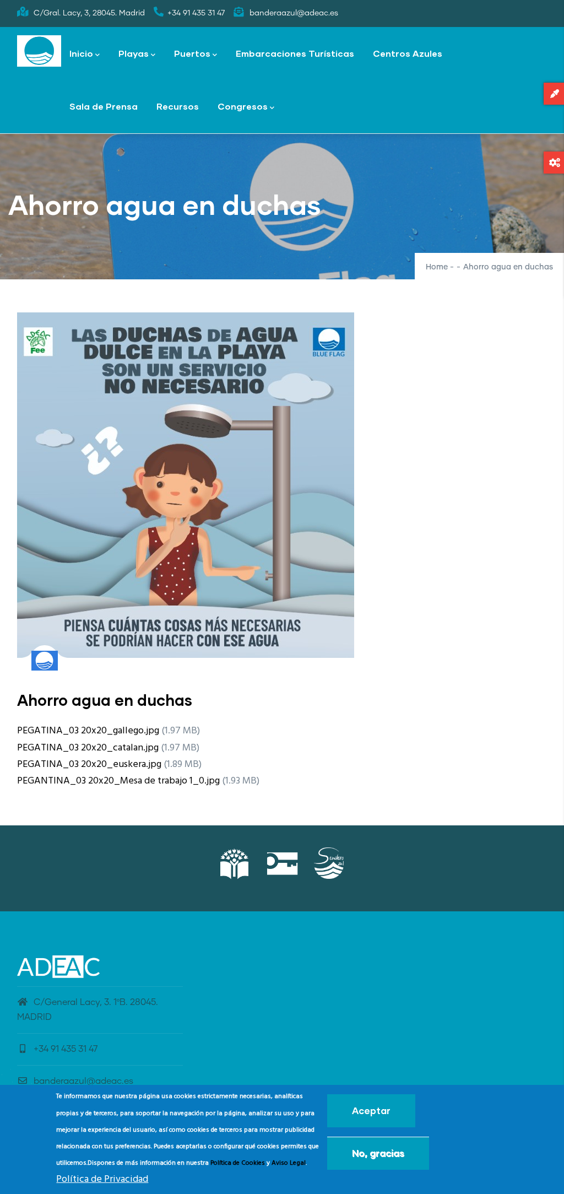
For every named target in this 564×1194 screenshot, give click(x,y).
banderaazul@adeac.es (83, 1081)
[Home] (39, 51)
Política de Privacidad (102, 1179)
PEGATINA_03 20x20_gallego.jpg (88, 731)
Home (437, 267)
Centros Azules (407, 53)
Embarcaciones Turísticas (295, 53)
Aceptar (371, 1110)
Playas (133, 53)
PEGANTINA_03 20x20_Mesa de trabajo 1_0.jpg (118, 781)
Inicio (81, 53)
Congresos (243, 106)
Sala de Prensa (103, 106)
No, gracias (378, 1153)
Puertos (192, 53)
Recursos (177, 106)
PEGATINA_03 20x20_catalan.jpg (88, 748)
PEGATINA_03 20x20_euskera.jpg (89, 764)
